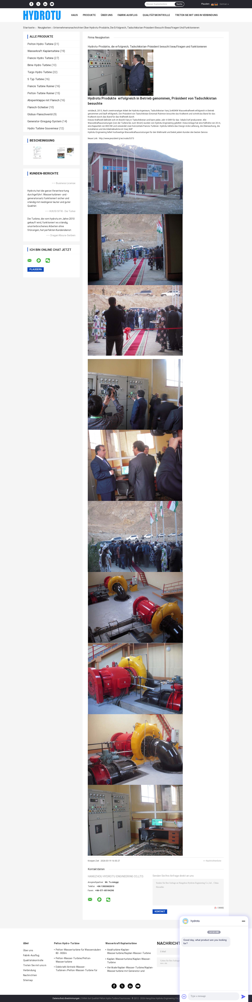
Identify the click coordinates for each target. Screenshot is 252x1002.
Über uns (106, 15)
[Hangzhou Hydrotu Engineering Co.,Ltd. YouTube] (52, 4)
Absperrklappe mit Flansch (43, 100)
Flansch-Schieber (37, 107)
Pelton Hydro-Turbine (40, 44)
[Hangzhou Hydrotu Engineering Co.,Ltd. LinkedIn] (45, 4)
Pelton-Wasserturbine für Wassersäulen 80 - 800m (78, 951)
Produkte (89, 15)
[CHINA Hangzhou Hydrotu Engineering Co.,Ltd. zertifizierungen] (37, 152)
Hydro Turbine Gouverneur (42, 128)
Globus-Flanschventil (40, 114)
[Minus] (243, 921)
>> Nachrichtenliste (212, 861)
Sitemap (28, 980)
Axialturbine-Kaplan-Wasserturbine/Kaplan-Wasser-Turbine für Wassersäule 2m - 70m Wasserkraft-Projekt (129, 952)
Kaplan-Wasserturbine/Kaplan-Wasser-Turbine (129, 961)
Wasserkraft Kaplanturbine (43, 51)
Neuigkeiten (44, 27)
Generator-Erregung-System (44, 121)
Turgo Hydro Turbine (39, 72)
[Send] (243, 996)
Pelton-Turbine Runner (41, 93)
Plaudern (205, 4)
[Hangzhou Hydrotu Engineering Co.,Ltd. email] (31, 260)
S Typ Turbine (35, 79)
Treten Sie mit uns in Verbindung (196, 15)
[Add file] (184, 996)
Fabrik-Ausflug (127, 15)
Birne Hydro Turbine (39, 65)
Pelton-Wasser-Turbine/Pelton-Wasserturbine (73, 960)
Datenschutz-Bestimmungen (66, 998)
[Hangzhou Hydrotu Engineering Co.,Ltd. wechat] (50, 260)
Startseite (29, 27)
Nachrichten (30, 975)
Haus (74, 15)
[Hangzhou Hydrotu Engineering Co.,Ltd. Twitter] (38, 4)
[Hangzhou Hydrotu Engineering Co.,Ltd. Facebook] (31, 4)
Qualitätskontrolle (156, 15)
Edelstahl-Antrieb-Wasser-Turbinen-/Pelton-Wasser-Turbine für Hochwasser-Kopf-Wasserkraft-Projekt (78, 969)
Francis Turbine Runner (41, 86)
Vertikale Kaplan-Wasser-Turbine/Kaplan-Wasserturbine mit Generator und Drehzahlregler (130, 969)
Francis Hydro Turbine (40, 58)
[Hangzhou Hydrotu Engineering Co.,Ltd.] (42, 15)
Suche (179, 4)
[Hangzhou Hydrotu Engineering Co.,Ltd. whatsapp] (41, 260)
